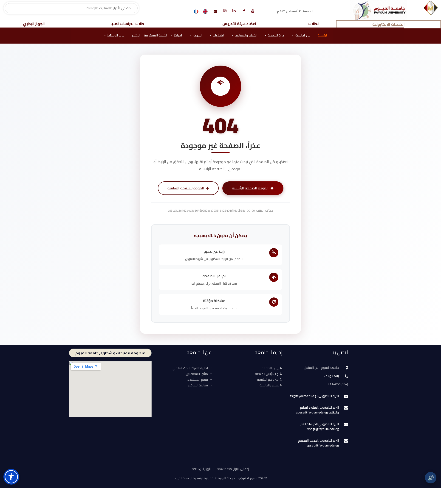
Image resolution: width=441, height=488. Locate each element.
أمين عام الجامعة (268, 380)
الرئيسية (323, 35)
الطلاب (313, 23)
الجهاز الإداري (34, 23)
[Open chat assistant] (430, 462)
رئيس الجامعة (270, 368)
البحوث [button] (197, 35)
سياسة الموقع (198, 385)
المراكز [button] (178, 35)
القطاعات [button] (218, 35)
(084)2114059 (338, 384)
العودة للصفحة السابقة (185, 188)
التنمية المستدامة (155, 35)
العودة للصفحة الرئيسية (250, 188)
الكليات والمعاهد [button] (246, 35)
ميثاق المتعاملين (197, 374)
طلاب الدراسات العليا (127, 23)
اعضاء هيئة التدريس (239, 23)
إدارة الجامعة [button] (276, 35)
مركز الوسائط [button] (115, 35)
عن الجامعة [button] (302, 35)
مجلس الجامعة (269, 385)
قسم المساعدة (197, 380)
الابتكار (136, 35)
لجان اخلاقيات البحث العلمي (190, 368)
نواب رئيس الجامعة (267, 374)
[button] (11, 476)
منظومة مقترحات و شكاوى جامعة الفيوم (110, 352)
